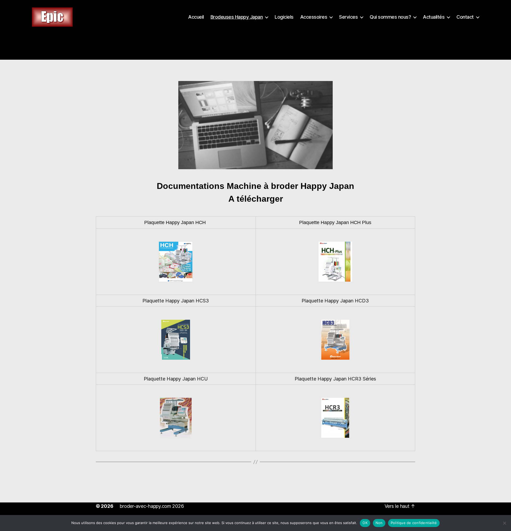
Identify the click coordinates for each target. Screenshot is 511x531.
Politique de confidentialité (414, 523)
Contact (465, 17)
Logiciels (284, 17)
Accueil (196, 17)
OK (365, 523)
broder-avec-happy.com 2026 (151, 506)
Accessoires (313, 17)
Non (379, 523)
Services (348, 17)
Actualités (433, 17)
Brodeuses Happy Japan (237, 17)
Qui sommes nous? (390, 17)
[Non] (504, 523)
